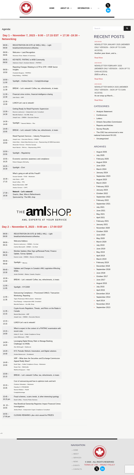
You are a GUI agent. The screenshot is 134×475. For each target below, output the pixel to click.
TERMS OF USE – (92, 465)
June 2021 (100, 210)
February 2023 (102, 186)
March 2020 (101, 242)
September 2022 (103, 197)
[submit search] (127, 28)
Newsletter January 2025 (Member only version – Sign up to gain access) (112, 47)
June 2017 (100, 280)
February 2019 (102, 262)
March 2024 (101, 169)
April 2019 (100, 256)
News (75, 462)
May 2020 (100, 238)
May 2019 (100, 252)
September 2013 (103, 307)
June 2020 (100, 235)
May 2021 (100, 214)
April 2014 (100, 300)
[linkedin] (102, 470)
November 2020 (103, 228)
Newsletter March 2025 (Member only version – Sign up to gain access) (111, 90)
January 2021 (102, 224)
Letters (99, 118)
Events (76, 465)
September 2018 (103, 269)
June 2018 (100, 273)
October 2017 (102, 276)
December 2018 (103, 266)
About (76, 454)
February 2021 (102, 221)
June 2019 (100, 249)
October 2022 (102, 193)
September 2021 (103, 204)
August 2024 (101, 162)
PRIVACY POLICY (107, 465)
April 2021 (100, 217)
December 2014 (103, 294)
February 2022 (102, 200)
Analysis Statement (104, 111)
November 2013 (103, 304)
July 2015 (100, 287)
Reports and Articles (104, 125)
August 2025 (101, 152)
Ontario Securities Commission (109, 122)
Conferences (101, 115)
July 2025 (100, 155)
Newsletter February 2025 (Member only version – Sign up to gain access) (112, 69)
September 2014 (103, 297)
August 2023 (101, 179)
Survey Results (102, 129)
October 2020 (102, 231)
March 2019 (101, 259)
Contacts (77, 469)
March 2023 (101, 183)
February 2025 (102, 159)
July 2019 (100, 245)
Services (77, 458)
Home (75, 450)
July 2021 (100, 207)
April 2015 (100, 290)
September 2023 (103, 176)
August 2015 (101, 283)
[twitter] (97, 470)
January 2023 (102, 190)
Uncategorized (102, 139)
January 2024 (102, 172)
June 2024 (100, 166)
